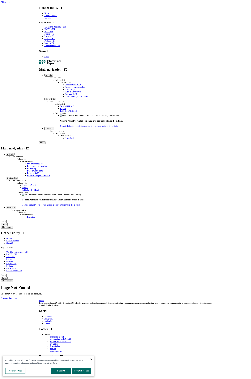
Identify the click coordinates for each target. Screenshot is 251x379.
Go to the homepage (9, 298)
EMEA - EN (49, 29)
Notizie (47, 13)
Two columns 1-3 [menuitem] (57, 101)
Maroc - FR (49, 43)
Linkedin (48, 321)
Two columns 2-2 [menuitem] (57, 78)
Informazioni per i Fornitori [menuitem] (76, 96)
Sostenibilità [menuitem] (50, 99)
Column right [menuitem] (60, 113)
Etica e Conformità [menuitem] (73, 92)
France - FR (49, 34)
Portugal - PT (50, 41)
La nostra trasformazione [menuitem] (75, 87)
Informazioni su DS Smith (60, 339)
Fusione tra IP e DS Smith (60, 341)
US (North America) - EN (55, 27)
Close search (7, 227)
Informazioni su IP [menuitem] (73, 85)
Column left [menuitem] (60, 80)
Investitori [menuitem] (49, 129)
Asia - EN (48, 31)
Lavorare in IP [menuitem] (71, 94)
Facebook (48, 316)
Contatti (47, 18)
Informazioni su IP (57, 337)
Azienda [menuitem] (48, 75)
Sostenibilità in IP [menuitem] (67, 106)
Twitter (47, 323)
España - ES (49, 38)
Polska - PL (49, 36)
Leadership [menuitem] (70, 89)
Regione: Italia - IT (47, 22)
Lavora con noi (50, 15)
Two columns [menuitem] (65, 82)
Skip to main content (9, 2)
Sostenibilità (55, 346)
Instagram (48, 319)
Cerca (46, 57)
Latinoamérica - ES (52, 45)
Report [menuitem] (63, 108)
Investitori (54, 344)
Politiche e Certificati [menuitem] (68, 111)
